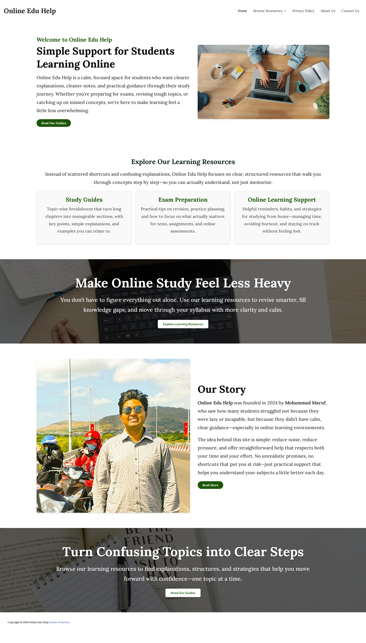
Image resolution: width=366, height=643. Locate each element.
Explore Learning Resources (183, 324)
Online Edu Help (30, 10)
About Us (328, 11)
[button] (284, 11)
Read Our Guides (53, 123)
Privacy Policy (303, 11)
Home (242, 11)
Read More (210, 485)
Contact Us (350, 11)
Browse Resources (267, 11)
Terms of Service (60, 622)
